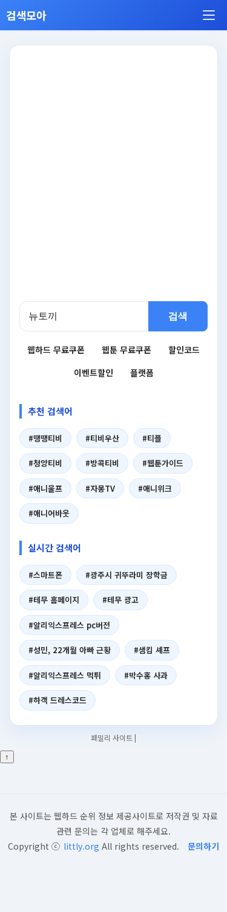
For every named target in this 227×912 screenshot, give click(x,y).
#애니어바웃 (49, 513)
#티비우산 (102, 438)
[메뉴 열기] (209, 15)
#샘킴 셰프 (152, 650)
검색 (178, 316)
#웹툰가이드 (162, 463)
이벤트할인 (93, 372)
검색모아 (26, 15)
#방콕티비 (102, 463)
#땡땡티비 (45, 438)
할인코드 (184, 350)
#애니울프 (45, 488)
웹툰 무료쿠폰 (126, 350)
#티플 (152, 438)
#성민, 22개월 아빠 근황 (69, 650)
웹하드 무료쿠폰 (56, 350)
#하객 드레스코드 (57, 700)
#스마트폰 (45, 575)
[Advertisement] (113, 181)
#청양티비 (45, 463)
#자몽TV (100, 488)
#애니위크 (155, 488)
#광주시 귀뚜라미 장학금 (126, 575)
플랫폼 (142, 372)
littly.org (81, 846)
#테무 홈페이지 (53, 599)
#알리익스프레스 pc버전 (69, 625)
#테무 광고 (120, 599)
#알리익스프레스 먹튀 (64, 675)
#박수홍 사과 (146, 675)
